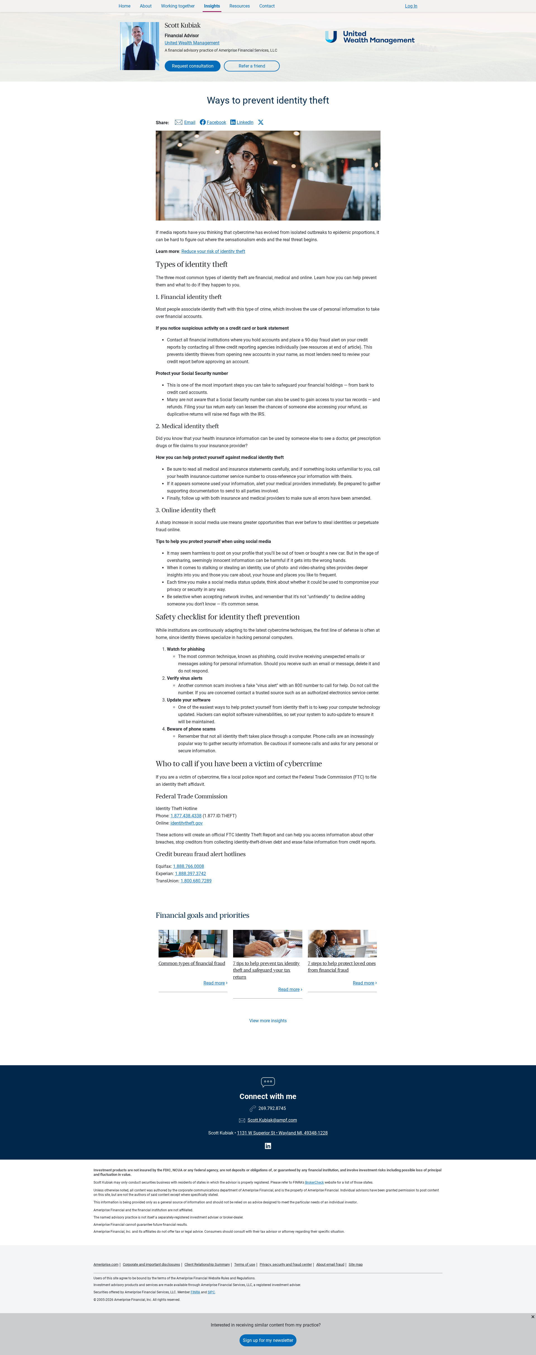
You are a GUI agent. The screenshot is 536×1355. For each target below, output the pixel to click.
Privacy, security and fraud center (286, 1264)
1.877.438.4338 (186, 815)
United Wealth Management (192, 43)
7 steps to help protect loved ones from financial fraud (342, 967)
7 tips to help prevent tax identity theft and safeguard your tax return (266, 970)
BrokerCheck (314, 1182)
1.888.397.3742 (190, 873)
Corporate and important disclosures (151, 1264)
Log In (411, 6)
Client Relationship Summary (207, 1264)
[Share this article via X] (261, 122)
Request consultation (193, 66)
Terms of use (244, 1264)
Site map (356, 1264)
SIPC (211, 1292)
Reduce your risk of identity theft (213, 251)
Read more (214, 983)
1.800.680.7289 (196, 881)
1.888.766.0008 (188, 866)
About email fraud (330, 1264)
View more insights (268, 1020)
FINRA (195, 1292)
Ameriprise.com (106, 1264)
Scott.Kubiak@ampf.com (272, 1120)
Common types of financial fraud (192, 963)
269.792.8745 (272, 1108)
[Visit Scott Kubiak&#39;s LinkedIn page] (268, 1146)
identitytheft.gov (187, 823)
